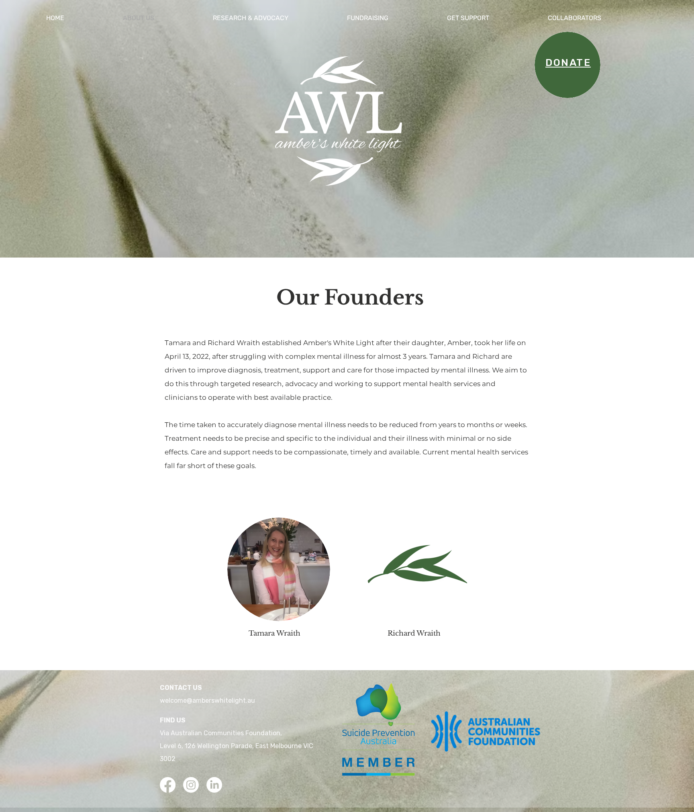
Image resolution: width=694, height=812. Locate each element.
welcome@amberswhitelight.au (207, 700)
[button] (274, 18)
